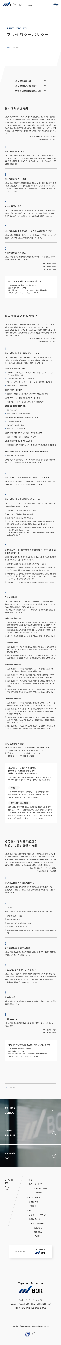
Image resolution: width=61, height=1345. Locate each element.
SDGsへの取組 (40, 1189)
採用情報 (38, 1232)
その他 (37, 1236)
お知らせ (38, 1228)
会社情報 (38, 1193)
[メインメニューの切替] (55, 4)
